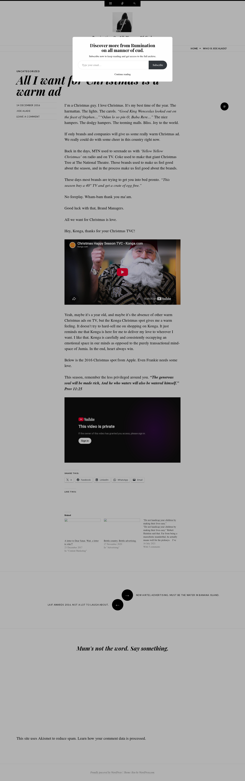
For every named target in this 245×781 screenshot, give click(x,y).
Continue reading (122, 74)
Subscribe (158, 65)
